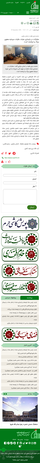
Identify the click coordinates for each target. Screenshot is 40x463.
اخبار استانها (32, 18)
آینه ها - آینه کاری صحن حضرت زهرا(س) (26, 367)
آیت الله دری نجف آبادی (32, 148)
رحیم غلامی (6, 144)
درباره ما (26, 440)
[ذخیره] (38, 23)
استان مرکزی (15, 144)
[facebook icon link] (6, 153)
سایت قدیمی (9, 2)
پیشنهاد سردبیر (10, 297)
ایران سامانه (16, 460)
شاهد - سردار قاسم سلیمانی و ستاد (27, 357)
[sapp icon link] (14, 154)
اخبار (38, 18)
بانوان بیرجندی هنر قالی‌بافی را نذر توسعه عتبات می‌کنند (22, 309)
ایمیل (34, 179)
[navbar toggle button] (27, 12)
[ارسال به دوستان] (34, 23)
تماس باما (20, 440)
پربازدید (29, 297)
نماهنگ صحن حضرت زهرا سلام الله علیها (24, 424)
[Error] (2, 161)
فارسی (28, 2)
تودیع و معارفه (24, 144)
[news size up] (22, 23)
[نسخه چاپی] (31, 23)
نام (35, 171)
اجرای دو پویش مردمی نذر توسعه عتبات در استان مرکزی (22, 323)
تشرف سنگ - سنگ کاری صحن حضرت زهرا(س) (24, 388)
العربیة (17, 2)
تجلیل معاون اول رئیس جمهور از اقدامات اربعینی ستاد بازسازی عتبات (19, 318)
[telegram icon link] (2, 153)
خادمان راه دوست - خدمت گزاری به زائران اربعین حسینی (22, 364)
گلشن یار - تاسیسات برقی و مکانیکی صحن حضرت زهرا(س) (21, 371)
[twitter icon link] (9, 153)
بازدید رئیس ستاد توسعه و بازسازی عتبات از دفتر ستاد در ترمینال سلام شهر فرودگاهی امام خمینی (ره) (19, 304)
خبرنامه (14, 440)
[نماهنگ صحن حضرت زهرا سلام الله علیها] (20, 409)
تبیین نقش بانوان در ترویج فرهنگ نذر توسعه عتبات (23, 313)
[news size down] (28, 23)
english (22, 2)
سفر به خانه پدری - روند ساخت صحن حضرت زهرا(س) (22, 360)
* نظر (34, 186)
